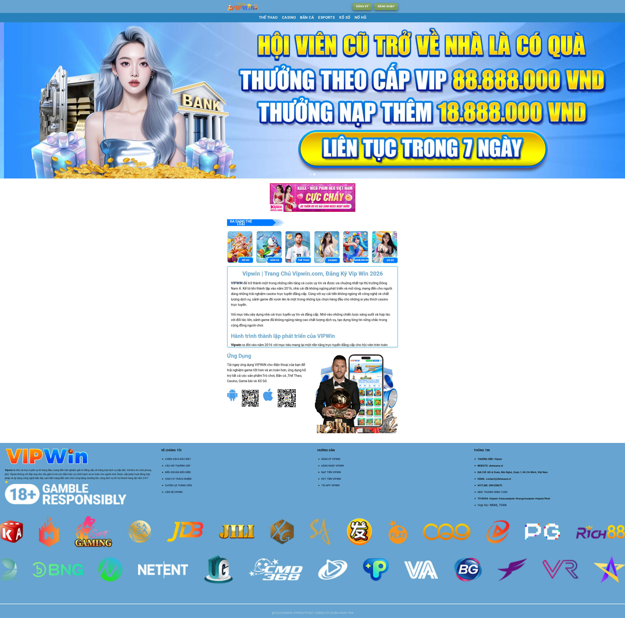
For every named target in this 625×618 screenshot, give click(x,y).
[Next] (608, 100)
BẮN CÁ (307, 17)
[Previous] (17, 100)
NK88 (493, 505)
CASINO (289, 17)
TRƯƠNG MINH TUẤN (495, 492)
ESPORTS (326, 17)
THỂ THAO (268, 17)
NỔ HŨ (360, 17)
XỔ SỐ (344, 17)
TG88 (503, 505)
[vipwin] (253, 6)
